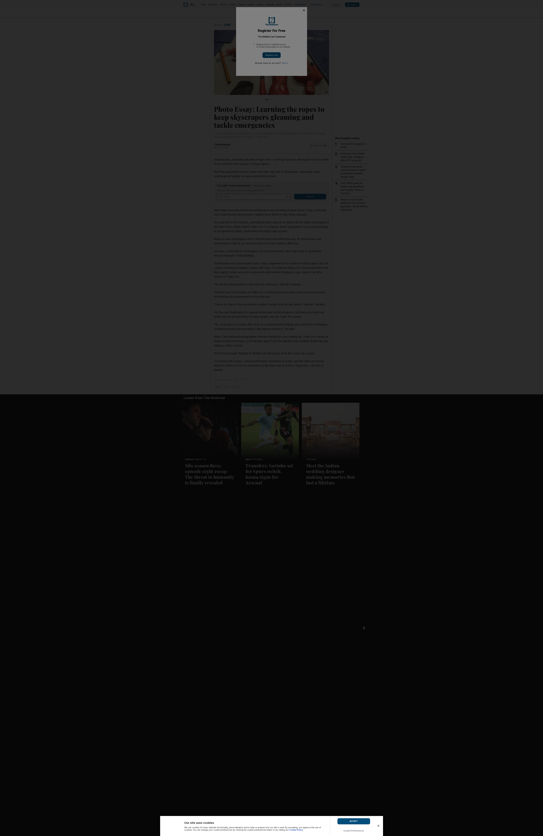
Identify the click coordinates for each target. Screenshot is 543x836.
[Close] (378, 826)
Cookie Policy (296, 830)
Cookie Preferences (353, 830)
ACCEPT (354, 821)
